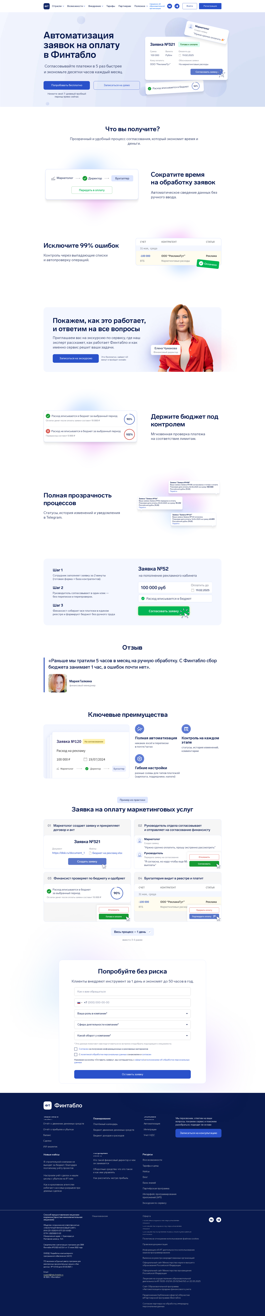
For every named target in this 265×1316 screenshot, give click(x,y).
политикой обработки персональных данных (104, 1054)
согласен (146, 1054)
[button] (117, 85)
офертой (139, 1060)
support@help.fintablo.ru (53, 1275)
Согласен (83, 1049)
